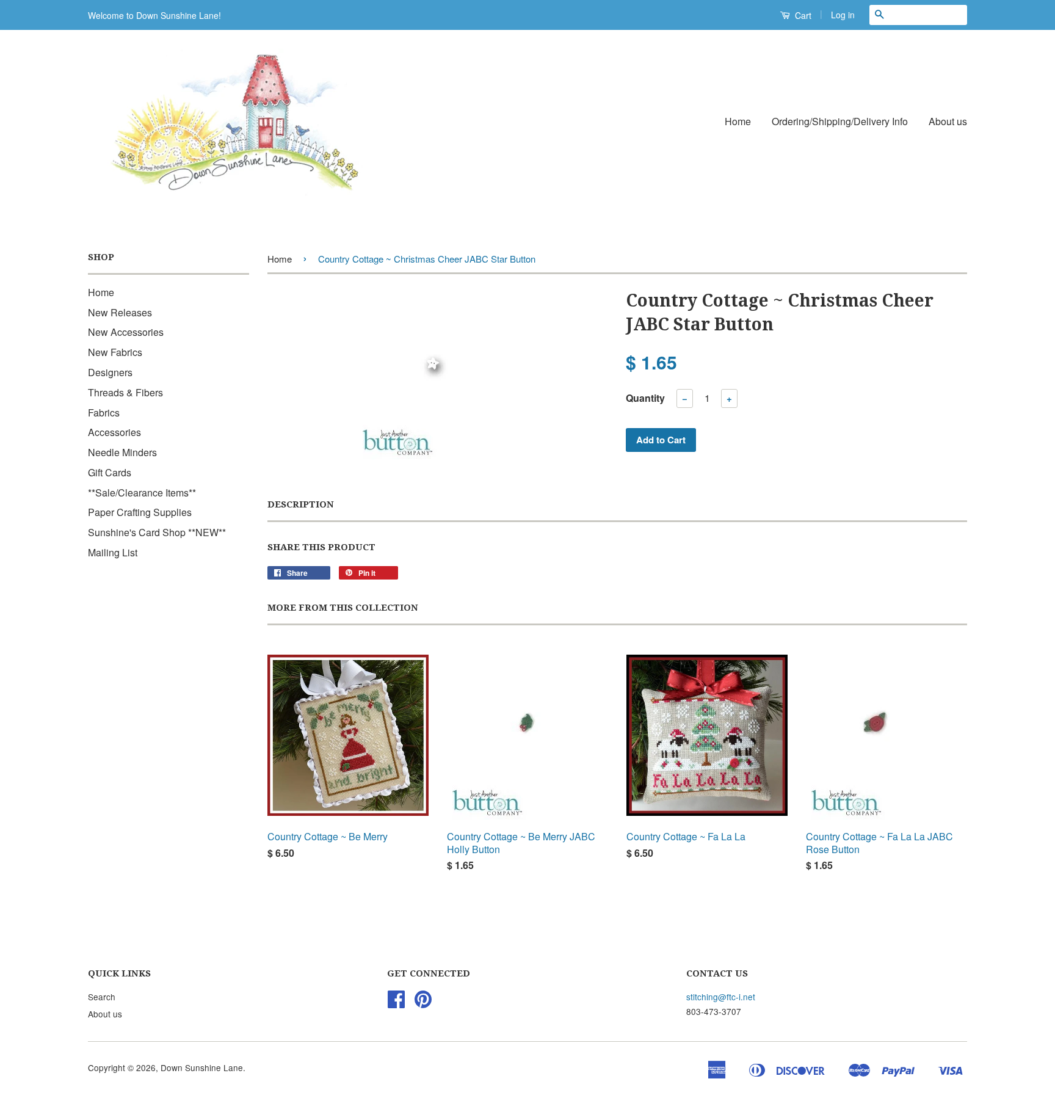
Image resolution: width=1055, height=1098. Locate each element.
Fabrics (104, 412)
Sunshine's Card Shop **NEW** (157, 532)
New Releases (120, 312)
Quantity (645, 398)
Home (738, 121)
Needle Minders (122, 452)
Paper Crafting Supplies (140, 512)
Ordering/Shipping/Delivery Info (840, 121)
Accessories (114, 432)
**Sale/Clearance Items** (142, 492)
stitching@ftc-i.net (720, 997)
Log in (843, 15)
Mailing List (112, 552)
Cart (801, 15)
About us (948, 121)
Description (300, 504)
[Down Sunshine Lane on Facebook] (396, 1003)
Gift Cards (109, 472)
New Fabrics (115, 352)
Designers (110, 372)
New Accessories (126, 332)
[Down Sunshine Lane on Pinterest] (423, 1003)
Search (101, 997)
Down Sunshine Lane (202, 1067)
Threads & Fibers (125, 392)
